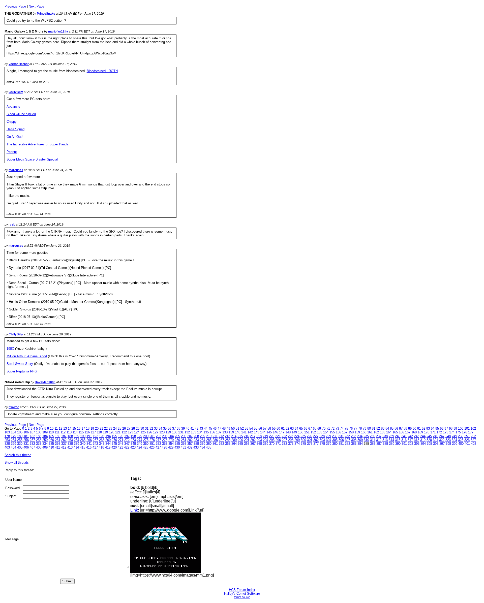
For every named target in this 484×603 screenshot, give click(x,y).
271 (120, 440)
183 (38, 436)
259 (45, 440)
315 (397, 440)
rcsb (12, 224)
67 (310, 428)
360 (208, 444)
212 (221, 436)
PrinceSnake (46, 13)
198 (133, 436)
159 (357, 432)
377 (316, 444)
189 (76, 436)
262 (64, 440)
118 (99, 432)
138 (225, 432)
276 (152, 440)
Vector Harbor (19, 64)
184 (45, 436)
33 (156, 428)
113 (69, 432)
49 (228, 428)
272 (127, 440)
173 (445, 432)
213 (227, 436)
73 (337, 428)
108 (38, 432)
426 (152, 447)
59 (274, 428)
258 (38, 440)
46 (215, 428)
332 (32, 444)
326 (467, 440)
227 (315, 436)
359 (202, 444)
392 (410, 444)
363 (227, 444)
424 (139, 447)
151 (307, 432)
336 (57, 444)
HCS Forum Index (242, 590)
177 (470, 432)
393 (416, 444)
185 (51, 436)
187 (64, 436)
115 (81, 432)
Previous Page (15, 6)
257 (32, 440)
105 (19, 432)
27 (128, 428)
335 (51, 444)
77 (355, 428)
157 (344, 432)
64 (296, 428)
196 (120, 436)
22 (106, 428)
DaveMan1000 (45, 382)
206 (183, 436)
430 (177, 447)
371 (278, 444)
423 (133, 447)
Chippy (12, 121)
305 (335, 440)
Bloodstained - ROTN (102, 71)
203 (164, 436)
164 (388, 432)
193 (101, 436)
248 (448, 436)
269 (108, 440)
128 (162, 432)
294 (265, 440)
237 (378, 436)
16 (78, 428)
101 (467, 428)
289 (234, 440)
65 (301, 428)
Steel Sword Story (20, 364)
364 (234, 444)
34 (160, 428)
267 (95, 440)
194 (108, 436)
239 (391, 436)
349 (139, 444)
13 (65, 428)
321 (435, 440)
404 (13, 447)
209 (202, 436)
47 (219, 428)
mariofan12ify (58, 31)
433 (196, 447)
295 (272, 440)
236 (372, 436)
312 (378, 440)
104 (13, 432)
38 (178, 428)
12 (60, 428)
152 (313, 432)
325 (460, 440)
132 (187, 432)
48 (224, 428)
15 (74, 428)
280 (177, 440)
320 (429, 440)
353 (164, 444)
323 (448, 440)
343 (101, 444)
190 (82, 436)
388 (385, 444)
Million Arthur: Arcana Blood (27, 356)
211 (215, 436)
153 (319, 432)
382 (347, 444)
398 (448, 444)
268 (101, 440)
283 (196, 440)
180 (19, 436)
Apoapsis (13, 106)
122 (124, 432)
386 (372, 444)
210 (208, 436)
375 (303, 444)
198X (10, 349)
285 (208, 440)
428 (164, 447)
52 (242, 428)
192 (95, 436)
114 (75, 432)
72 (333, 428)
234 (359, 436)
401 (467, 444)
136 (212, 432)
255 (19, 440)
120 (111, 432)
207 (190, 436)
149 (294, 432)
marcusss (16, 170)
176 (464, 432)
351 (152, 444)
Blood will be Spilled (21, 114)
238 (385, 436)
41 (192, 428)
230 (334, 436)
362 (221, 444)
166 (401, 432)
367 (253, 444)
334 (45, 444)
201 (152, 436)
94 (432, 428)
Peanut (12, 152)
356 (183, 444)
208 (196, 436)
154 (325, 432)
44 (205, 428)
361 (215, 444)
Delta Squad (15, 129)
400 (461, 444)
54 (251, 428)
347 (127, 444)
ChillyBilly (16, 92)
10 (51, 428)
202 (158, 436)
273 (133, 440)
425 (145, 447)
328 (7, 444)
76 (351, 428)
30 (142, 428)
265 (82, 440)
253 (7, 440)
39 (183, 428)
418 (101, 447)
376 (309, 444)
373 (290, 444)
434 (202, 447)
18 (87, 428)
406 (26, 447)
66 (305, 428)
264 (76, 440)
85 (392, 428)
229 (328, 436)
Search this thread (18, 455)
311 (372, 440)
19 (92, 428)
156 (338, 432)
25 (119, 428)
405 (19, 447)
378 (322, 444)
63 (292, 428)
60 (278, 428)
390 (398, 444)
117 (93, 432)
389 (391, 444)
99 (455, 428)
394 (423, 444)
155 (332, 432)
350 (145, 444)
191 (89, 436)
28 (133, 428)
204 (171, 436)
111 (57, 432)
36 (169, 428)
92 (423, 428)
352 (158, 444)
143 (256, 432)
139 (231, 432)
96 (441, 428)
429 (170, 447)
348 (133, 444)
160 (363, 432)
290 (240, 440)
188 (70, 436)
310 (366, 440)
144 (262, 432)
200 (145, 436)
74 (342, 428)
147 (281, 432)
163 (382, 432)
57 (264, 428)
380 (335, 444)
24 (115, 428)
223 (290, 436)
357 (190, 444)
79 (364, 428)
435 (208, 447)
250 (460, 436)
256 (26, 440)
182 (32, 436)
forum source (242, 596)
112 (63, 432)
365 (240, 444)
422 (126, 447)
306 (341, 440)
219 (265, 436)
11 (56, 428)
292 (253, 440)
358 (196, 444)
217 (252, 436)
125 (143, 432)
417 (95, 447)
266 (89, 440)
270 (114, 440)
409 (45, 447)
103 (7, 432)
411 (57, 447)
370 (272, 444)
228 (322, 436)
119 (105, 432)
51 (237, 428)
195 (114, 436)
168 (414, 432)
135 (206, 432)
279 (171, 440)
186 (57, 436)
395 (429, 444)
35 (165, 428)
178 (7, 436)
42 (196, 428)
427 (158, 447)
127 (155, 432)
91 (419, 428)
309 (360, 440)
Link (134, 510)
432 (189, 447)
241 (404, 436)
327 (473, 440)
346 (120, 444)
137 (218, 432)
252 (473, 436)
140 (237, 432)
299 (297, 440)
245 (429, 436)
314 (391, 440)
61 (283, 428)
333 (38, 444)
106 (26, 432)
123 (130, 432)
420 (114, 447)
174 (452, 432)
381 (341, 444)
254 (13, 440)
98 (450, 428)
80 (369, 428)
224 (296, 436)
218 (259, 436)
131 (181, 432)
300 (303, 440)
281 (183, 440)
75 (346, 428)
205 (177, 436)
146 (275, 432)
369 (265, 444)
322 (441, 440)
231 (341, 436)
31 (146, 428)
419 (107, 447)
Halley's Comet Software (242, 593)
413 (70, 447)
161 (370, 432)
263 (70, 440)
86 (396, 428)
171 (433, 432)
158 (351, 432)
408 (38, 447)
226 (309, 436)
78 (360, 428)
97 (446, 428)
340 (82, 444)
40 (187, 428)
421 (120, 447)
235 (366, 436)
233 (353, 436)
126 (149, 432)
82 (378, 428)
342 (95, 444)
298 (290, 440)
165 (395, 432)
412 (63, 447)
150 (300, 432)
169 (420, 432)
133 (193, 432)
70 (323, 428)
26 (124, 428)
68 (314, 428)
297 (284, 440)
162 (376, 432)
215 (240, 436)
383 (353, 444)
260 (51, 440)
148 (288, 432)
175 (458, 432)
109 (45, 432)
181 (26, 436)
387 (379, 444)
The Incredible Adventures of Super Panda (37, 144)
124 (136, 432)
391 (404, 444)
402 (473, 444)
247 (441, 436)
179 (13, 436)
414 (76, 447)
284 (202, 440)
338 (70, 444)
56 (260, 428)
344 (108, 444)
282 (190, 440)
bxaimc (14, 407)
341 (89, 444)
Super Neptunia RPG (22, 371)
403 (7, 447)
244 (423, 436)
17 (83, 428)
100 (460, 428)
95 (437, 428)
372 (284, 444)
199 (139, 436)
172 (439, 432)
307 (347, 440)
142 (250, 432)
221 (278, 436)
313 (385, 440)
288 (227, 440)
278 (164, 440)
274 (139, 440)
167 (407, 432)
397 (442, 444)
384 (360, 444)
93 (428, 428)
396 (435, 444)
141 (244, 432)
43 (201, 428)
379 (328, 444)
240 (397, 436)
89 (410, 428)
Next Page (36, 6)
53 (246, 428)
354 (171, 444)
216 (246, 436)
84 (387, 428)
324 (454, 440)
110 (51, 432)
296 (278, 440)
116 (87, 432)
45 (210, 428)
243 (416, 436)
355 (177, 444)
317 (410, 440)
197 (127, 436)
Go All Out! (15, 137)
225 (303, 436)
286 (215, 440)
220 (271, 436)
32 (151, 428)
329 (13, 444)
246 (435, 436)
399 (454, 444)
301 (309, 440)
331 (26, 444)
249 (454, 436)
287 (221, 440)
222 (284, 436)
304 (328, 440)
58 (269, 428)
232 (347, 436)
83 (382, 428)
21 (101, 428)
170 (426, 432)
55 (255, 428)
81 (373, 428)
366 (246, 444)
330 (19, 444)
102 (473, 428)
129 (168, 432)
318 (416, 440)
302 (316, 440)
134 (199, 432)
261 (57, 440)
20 (97, 428)
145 (269, 432)
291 (246, 440)
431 (183, 447)
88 (405, 428)
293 (259, 440)
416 (89, 447)
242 (410, 436)
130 (174, 432)
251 (467, 436)
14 (69, 428)
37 (174, 428)
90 (414, 428)
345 (114, 444)
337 (64, 444)
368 (259, 444)
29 (137, 428)
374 (297, 444)
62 (287, 428)
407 (32, 447)
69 (319, 428)
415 (82, 447)
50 (233, 428)
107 (32, 432)
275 (145, 440)
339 (76, 444)
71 (328, 428)
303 (322, 440)
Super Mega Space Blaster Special (32, 159)
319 (423, 440)
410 (51, 447)
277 (158, 440)
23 (110, 428)
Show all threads (17, 462)
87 (401, 428)
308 (353, 440)
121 (117, 432)
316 (404, 440)
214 (233, 436)
